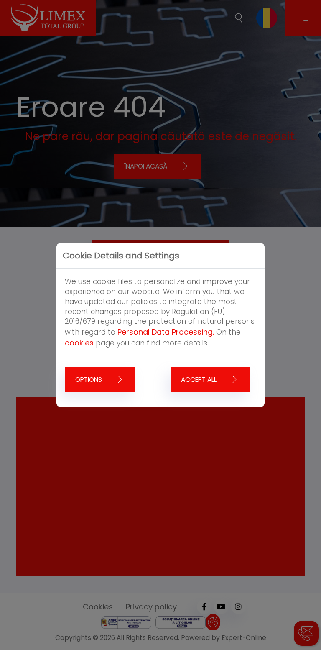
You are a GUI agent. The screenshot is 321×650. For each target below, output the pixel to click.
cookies (79, 343)
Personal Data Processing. (165, 332)
